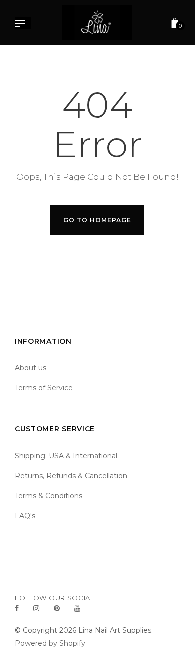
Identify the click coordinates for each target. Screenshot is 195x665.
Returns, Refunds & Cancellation (71, 475)
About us (30, 367)
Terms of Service (44, 387)
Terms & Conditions (48, 495)
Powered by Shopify (50, 643)
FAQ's (25, 515)
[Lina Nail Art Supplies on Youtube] (77, 608)
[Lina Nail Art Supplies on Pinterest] (57, 608)
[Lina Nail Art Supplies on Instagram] (37, 608)
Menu (23, 24)
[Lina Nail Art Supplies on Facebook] (17, 608)
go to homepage (97, 220)
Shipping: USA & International (66, 455)
